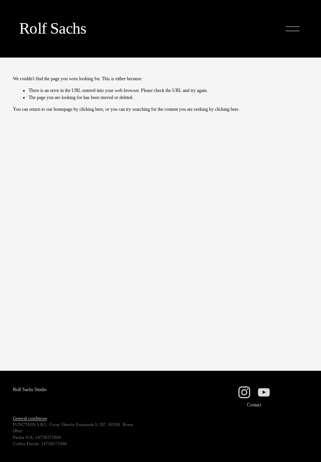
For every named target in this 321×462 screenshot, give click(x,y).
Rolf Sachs (52, 28)
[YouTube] (264, 392)
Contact (254, 405)
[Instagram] (244, 392)
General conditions (30, 418)
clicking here (91, 109)
